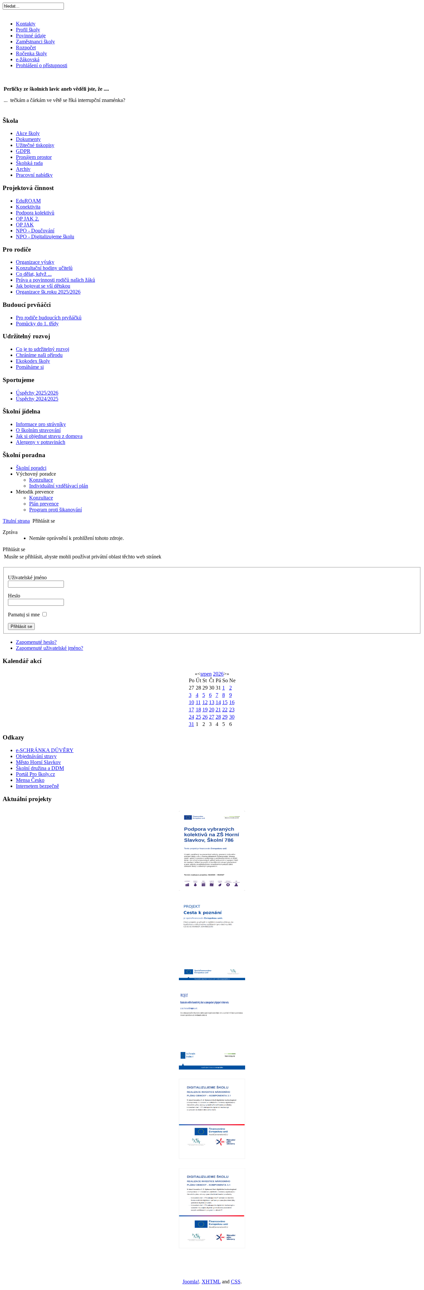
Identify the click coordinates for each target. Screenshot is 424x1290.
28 (218, 717)
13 (211, 702)
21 (218, 709)
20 (211, 709)
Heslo (14, 595)
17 (191, 709)
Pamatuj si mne (24, 614)
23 (232, 709)
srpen (206, 674)
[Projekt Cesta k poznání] (212, 939)
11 (198, 702)
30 (232, 717)
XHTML (211, 1281)
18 (198, 709)
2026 (218, 674)
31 (191, 724)
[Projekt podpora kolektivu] (212, 850)
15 (225, 702)
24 (191, 717)
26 (205, 717)
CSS (235, 1281)
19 (205, 709)
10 (191, 702)
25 (198, 717)
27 (211, 717)
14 (218, 702)
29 (225, 717)
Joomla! (191, 1281)
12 (205, 702)
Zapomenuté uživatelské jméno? (49, 648)
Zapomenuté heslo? (36, 642)
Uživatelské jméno (27, 577)
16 (232, 702)
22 (225, 709)
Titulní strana (16, 521)
